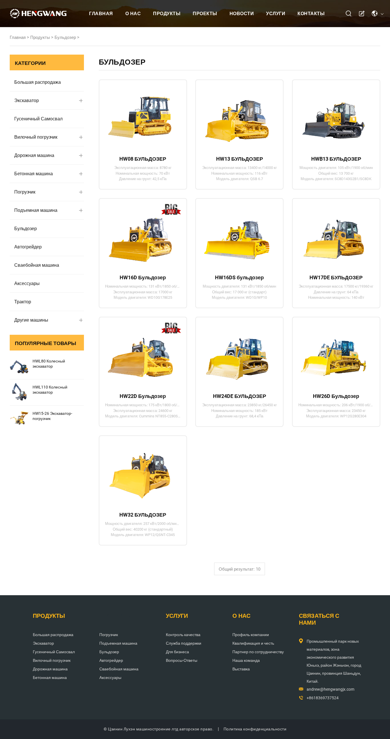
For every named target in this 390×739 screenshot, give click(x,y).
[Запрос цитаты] (361, 13)
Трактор (22, 301)
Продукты (166, 13)
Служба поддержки (183, 643)
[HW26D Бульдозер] (334, 352)
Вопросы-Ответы (181, 660)
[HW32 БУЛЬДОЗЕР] (140, 471)
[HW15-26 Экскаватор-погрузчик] (19, 419)
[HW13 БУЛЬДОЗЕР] (237, 115)
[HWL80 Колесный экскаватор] (19, 366)
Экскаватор (26, 100)
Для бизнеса (177, 652)
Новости (242, 13)
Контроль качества (183, 634)
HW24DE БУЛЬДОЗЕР (239, 396)
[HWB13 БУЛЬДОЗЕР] (334, 115)
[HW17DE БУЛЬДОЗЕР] (334, 234)
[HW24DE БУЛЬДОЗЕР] (237, 352)
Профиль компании (250, 634)
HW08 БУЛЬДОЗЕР (142, 159)
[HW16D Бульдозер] (140, 234)
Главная (101, 13)
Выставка (241, 669)
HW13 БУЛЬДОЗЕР (239, 159)
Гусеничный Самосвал (38, 118)
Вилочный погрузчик (35, 137)
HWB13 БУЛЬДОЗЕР (336, 159)
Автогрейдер (28, 247)
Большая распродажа (37, 82)
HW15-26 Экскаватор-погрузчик (52, 416)
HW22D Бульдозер (143, 396)
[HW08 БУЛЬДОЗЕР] (140, 115)
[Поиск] (348, 13)
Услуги (275, 13)
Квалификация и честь (253, 643)
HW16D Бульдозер (143, 277)
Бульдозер (65, 37)
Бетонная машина (33, 173)
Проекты (205, 13)
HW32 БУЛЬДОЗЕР (142, 515)
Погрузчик (24, 192)
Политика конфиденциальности (255, 729)
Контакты (311, 13)
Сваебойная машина (36, 265)
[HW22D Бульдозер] (140, 352)
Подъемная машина (35, 210)
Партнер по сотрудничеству (258, 652)
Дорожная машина (34, 155)
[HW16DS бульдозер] (237, 234)
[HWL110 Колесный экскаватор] (19, 392)
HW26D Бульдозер (336, 396)
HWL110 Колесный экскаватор (50, 390)
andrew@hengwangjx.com (330, 689)
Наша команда (246, 660)
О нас (133, 13)
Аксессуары (27, 283)
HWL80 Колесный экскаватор (49, 363)
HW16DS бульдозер (239, 277)
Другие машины (31, 320)
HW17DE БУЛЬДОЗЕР (336, 277)
